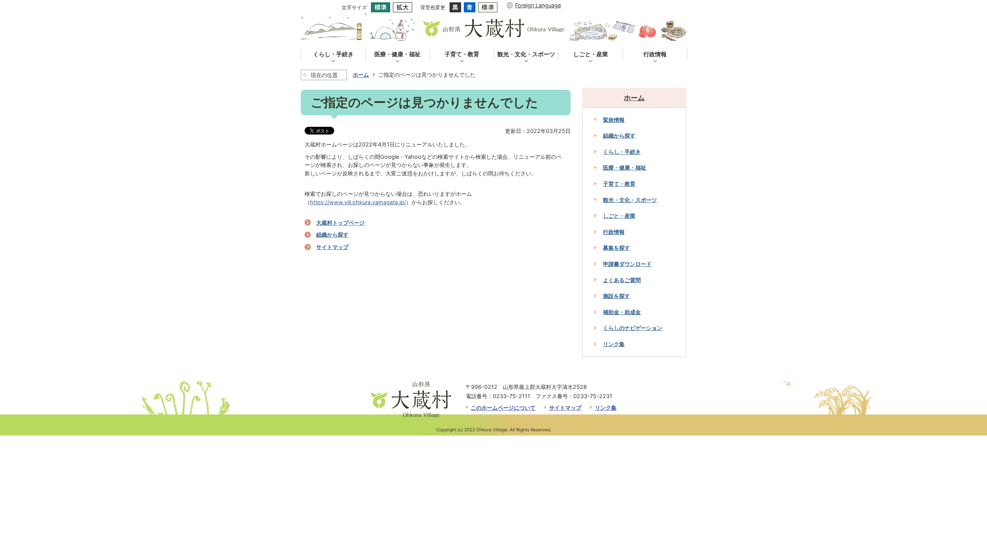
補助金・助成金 (622, 312)
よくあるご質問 (622, 280)
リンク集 (614, 344)
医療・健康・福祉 (624, 167)
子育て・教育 (619, 183)
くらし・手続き (622, 151)
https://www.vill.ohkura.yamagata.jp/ (358, 202)
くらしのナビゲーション (632, 328)
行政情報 (614, 232)
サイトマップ (332, 247)
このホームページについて (503, 407)
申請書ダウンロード (627, 264)
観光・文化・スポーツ (630, 200)
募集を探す (616, 247)
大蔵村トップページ (340, 222)
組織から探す (332, 234)
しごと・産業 (619, 215)
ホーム (361, 74)
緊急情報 (614, 119)
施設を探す (616, 296)
